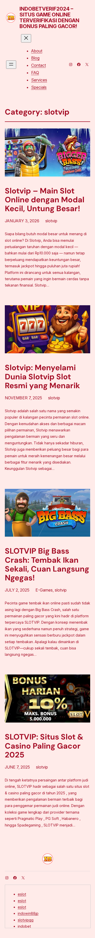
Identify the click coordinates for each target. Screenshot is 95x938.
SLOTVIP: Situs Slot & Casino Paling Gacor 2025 (44, 746)
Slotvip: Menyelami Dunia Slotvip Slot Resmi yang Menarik (42, 376)
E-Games (44, 590)
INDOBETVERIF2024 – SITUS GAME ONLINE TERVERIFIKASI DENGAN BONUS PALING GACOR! (49, 17)
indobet (24, 926)
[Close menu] (26, 38)
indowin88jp (28, 913)
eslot (22, 894)
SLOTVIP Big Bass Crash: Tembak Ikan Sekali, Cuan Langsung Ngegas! (47, 564)
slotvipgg (25, 920)
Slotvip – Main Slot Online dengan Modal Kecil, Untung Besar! (44, 200)
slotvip (51, 220)
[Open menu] (11, 64)
